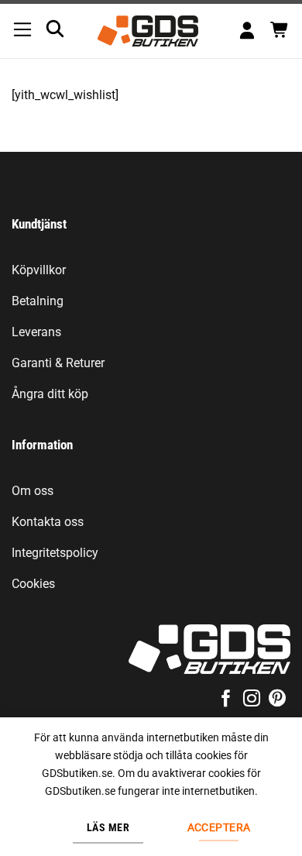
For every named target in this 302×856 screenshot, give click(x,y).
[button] (22, 31)
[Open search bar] (55, 29)
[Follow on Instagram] (251, 700)
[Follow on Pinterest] (277, 700)
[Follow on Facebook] (225, 700)
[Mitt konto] (247, 31)
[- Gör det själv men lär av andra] (148, 30)
